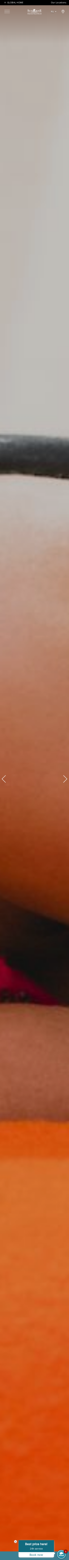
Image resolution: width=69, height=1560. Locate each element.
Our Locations (58, 2)
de (53, 21)
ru (52, 12)
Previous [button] (5, 779)
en (53, 15)
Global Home (15, 3)
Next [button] (63, 779)
